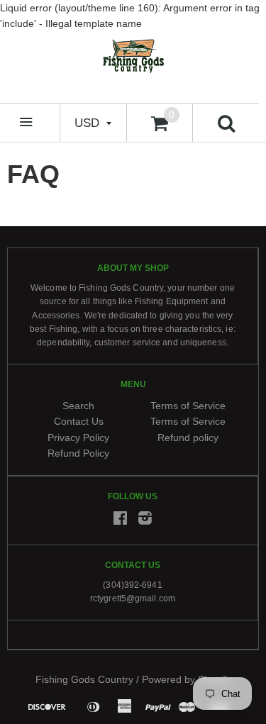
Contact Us (79, 421)
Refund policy (187, 436)
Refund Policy (78, 453)
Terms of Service (188, 405)
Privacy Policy (78, 436)
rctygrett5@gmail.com (132, 598)
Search (78, 405)
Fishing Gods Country (84, 679)
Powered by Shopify (186, 679)
